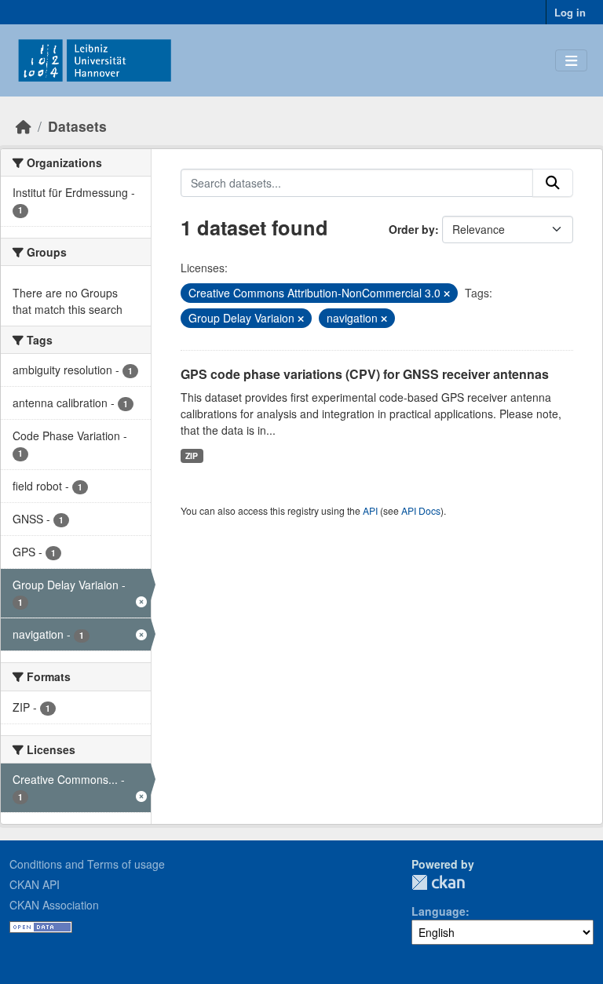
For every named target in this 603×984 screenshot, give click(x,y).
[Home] (23, 126)
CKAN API (34, 884)
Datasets (77, 126)
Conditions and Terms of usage (87, 864)
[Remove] (447, 293)
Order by (412, 229)
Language (438, 911)
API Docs (420, 510)
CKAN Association (54, 905)
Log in (570, 12)
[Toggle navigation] (571, 60)
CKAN (438, 882)
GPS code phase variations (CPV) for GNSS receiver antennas (365, 374)
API (370, 510)
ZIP (191, 455)
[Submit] (552, 183)
